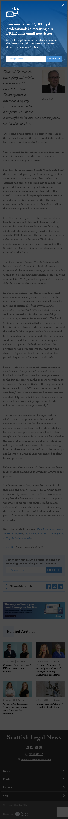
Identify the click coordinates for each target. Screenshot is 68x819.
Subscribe (54, 58)
